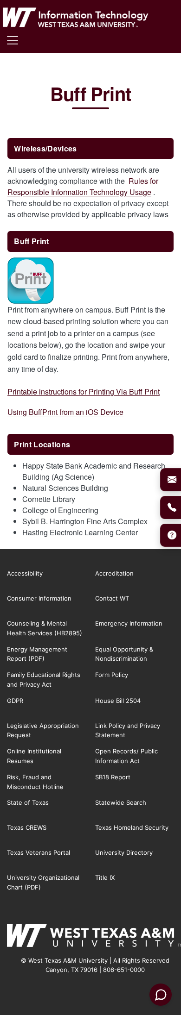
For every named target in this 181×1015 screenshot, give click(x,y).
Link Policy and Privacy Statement (127, 730)
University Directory (124, 852)
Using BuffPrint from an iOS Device (65, 412)
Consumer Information (39, 598)
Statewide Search (120, 802)
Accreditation (114, 573)
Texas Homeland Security (131, 827)
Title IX (105, 877)
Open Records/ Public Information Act (126, 755)
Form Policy (111, 674)
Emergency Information (128, 623)
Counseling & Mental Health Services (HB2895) (44, 628)
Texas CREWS (26, 827)
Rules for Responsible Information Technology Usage (82, 186)
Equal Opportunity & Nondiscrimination (124, 654)
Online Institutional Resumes (34, 755)
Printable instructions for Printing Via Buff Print (83, 391)
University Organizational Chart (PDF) (43, 882)
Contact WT (112, 598)
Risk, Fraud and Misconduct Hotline (35, 781)
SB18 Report (112, 777)
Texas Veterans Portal (38, 852)
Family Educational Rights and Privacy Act (43, 679)
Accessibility (25, 573)
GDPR (15, 700)
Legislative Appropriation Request (43, 730)
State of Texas (28, 802)
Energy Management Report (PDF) (37, 654)
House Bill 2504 (118, 700)
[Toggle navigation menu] (12, 40)
